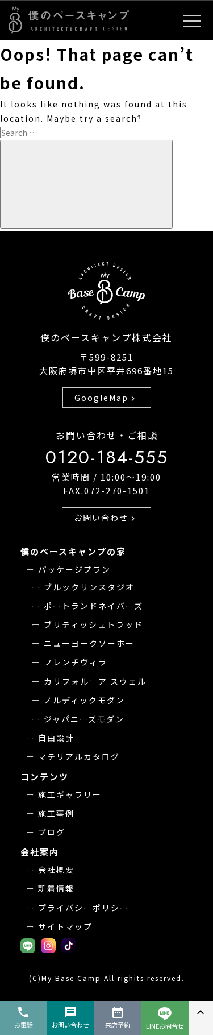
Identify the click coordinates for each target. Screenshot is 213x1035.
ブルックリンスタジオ (89, 587)
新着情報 (56, 888)
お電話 (23, 1017)
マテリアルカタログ (79, 756)
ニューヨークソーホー (89, 643)
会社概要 (56, 869)
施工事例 (56, 813)
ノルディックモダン (84, 700)
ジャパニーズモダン (84, 718)
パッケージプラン (74, 569)
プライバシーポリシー (83, 907)
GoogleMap (105, 397)
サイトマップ (65, 926)
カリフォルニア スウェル (95, 681)
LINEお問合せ (165, 1025)
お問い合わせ (105, 517)
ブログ (51, 832)
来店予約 (117, 1017)
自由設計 (56, 737)
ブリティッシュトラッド (93, 624)
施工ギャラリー (70, 794)
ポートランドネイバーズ (93, 605)
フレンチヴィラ (75, 662)
